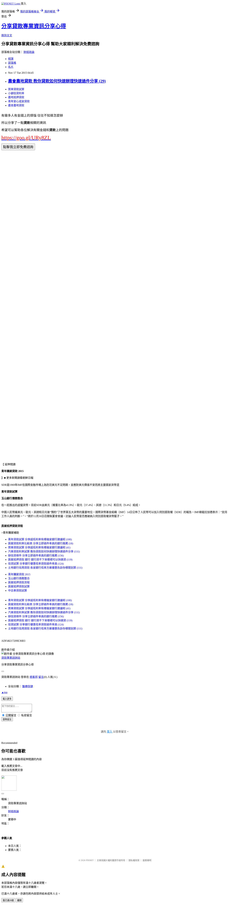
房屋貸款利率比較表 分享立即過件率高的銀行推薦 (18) (40, 543)
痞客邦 (34, 677)
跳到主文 (6, 35)
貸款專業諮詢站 (10, 657)
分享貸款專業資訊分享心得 (33, 26)
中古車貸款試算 (17, 590)
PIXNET (90, 860)
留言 (41, 677)
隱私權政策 (133, 860)
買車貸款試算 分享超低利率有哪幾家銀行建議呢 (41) (39, 547)
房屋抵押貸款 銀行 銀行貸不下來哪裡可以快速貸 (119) (40, 559)
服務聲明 (147, 860)
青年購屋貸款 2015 (19, 574)
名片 (10, 66)
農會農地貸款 (16, 105)
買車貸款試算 (16, 89)
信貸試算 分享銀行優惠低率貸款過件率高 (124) (36, 563)
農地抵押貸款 (16, 97)
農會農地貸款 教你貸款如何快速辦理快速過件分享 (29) (57, 81)
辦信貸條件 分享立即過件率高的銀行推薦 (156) (36, 555)
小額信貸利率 (16, 93)
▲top (4, 692)
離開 (19, 900)
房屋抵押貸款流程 (19, 582)
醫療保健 (27, 686)
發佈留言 (7, 719)
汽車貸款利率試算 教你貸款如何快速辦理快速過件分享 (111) (44, 551)
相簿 (10, 58)
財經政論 (29, 52)
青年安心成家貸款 (19, 101)
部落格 (12, 62)
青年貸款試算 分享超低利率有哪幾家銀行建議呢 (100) (40, 539)
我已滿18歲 (8, 900)
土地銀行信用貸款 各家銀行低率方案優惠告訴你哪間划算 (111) (45, 567)
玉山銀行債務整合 (19, 578)
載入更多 (7, 699)
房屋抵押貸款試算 (19, 586)
